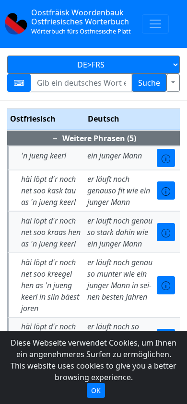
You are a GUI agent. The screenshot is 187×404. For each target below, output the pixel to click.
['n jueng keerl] (166, 158)
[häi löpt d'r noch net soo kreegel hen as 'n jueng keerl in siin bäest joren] (166, 285)
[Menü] (155, 24)
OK (96, 390)
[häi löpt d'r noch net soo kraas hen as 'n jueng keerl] (166, 232)
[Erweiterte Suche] (173, 83)
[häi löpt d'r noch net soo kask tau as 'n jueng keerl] (166, 190)
